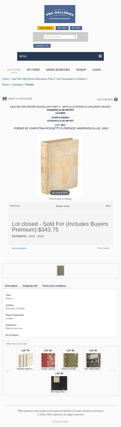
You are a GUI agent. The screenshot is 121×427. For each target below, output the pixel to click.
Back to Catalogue (20, 98)
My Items (33, 69)
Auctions (14, 69)
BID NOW (62, 28)
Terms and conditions (54, 285)
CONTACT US (42, 46)
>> (114, 370)
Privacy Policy (61, 421)
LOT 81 (71, 359)
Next (108, 205)
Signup (81, 69)
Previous (15, 205)
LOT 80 (48, 359)
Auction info (105, 99)
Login (96, 69)
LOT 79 (26, 359)
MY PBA (76, 28)
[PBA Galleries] (60, 14)
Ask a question (19, 248)
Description (11, 285)
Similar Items (63, 206)
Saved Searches (58, 69)
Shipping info (30, 285)
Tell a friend (103, 248)
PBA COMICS (45, 28)
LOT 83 (93, 359)
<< (7, 370)
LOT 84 (60, 382)
